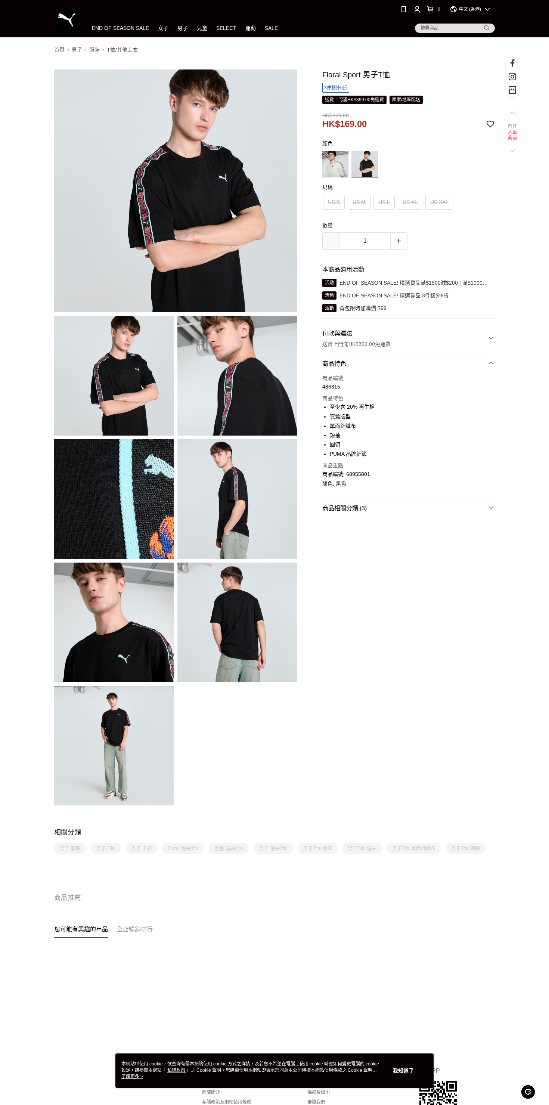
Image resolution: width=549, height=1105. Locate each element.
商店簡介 (211, 1092)
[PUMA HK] (66, 19)
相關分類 (67, 832)
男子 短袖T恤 (273, 848)
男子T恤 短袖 (362, 848)
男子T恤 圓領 (465, 848)
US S (334, 202)
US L (384, 202)
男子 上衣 (141, 848)
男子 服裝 (70, 848)
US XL (410, 202)
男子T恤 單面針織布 (413, 848)
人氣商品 (512, 135)
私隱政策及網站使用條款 (226, 1102)
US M (359, 202)
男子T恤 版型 (317, 848)
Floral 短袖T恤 (183, 848)
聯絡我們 (316, 1102)
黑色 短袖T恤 (228, 848)
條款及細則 (318, 1092)
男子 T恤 (105, 848)
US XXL (439, 202)
